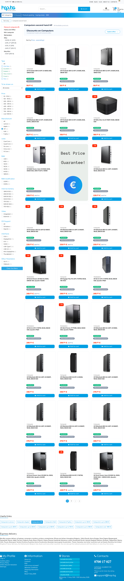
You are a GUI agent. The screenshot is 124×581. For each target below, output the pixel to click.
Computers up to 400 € (27, 527)
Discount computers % (11, 27)
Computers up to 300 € (8, 527)
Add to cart (41, 89)
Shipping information (31, 569)
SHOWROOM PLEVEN (66, 571)
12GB (5, 164)
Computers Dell (50, 522)
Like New (7, 66)
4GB (5, 159)
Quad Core (8, 144)
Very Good (7, 74)
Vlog (100, 2)
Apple (6, 126)
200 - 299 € (8, 101)
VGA (5, 236)
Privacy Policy (4, 563)
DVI (5, 241)
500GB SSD (8, 196)
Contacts (114, 2)
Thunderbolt (8, 254)
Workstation (8, 35)
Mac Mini (7, 51)
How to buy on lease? (32, 565)
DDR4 (6, 184)
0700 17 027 (8, 1)
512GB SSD (8, 199)
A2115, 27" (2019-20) (10, 43)
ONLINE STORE (64, 575)
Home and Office (9, 30)
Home (91, 2)
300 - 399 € (8, 104)
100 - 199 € (7, 99)
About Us (106, 2)
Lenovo (6, 124)
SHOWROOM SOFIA (66, 559)
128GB (6, 174)
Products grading (28, 15)
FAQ (26, 563)
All (4, 64)
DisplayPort (8, 239)
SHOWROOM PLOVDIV (66, 562)
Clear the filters (12, 268)
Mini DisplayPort (9, 251)
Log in (2, 558)
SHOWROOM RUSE (65, 568)
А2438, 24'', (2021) (10, 40)
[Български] (119, 0)
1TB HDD (7, 206)
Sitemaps (3, 566)
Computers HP (37, 522)
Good (6, 76)
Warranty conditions (31, 567)
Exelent (6, 71)
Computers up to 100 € (82, 522)
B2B (47, 15)
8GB (6, 161)
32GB (6, 169)
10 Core (6, 151)
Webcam (7, 264)
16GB (6, 166)
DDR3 (6, 181)
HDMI (6, 244)
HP (5, 129)
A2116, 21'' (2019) (9, 45)
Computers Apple (23, 522)
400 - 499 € (8, 106)
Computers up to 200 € (101, 522)
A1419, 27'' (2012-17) (10, 48)
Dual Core (7, 141)
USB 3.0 (7, 249)
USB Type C (8, 246)
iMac (5, 38)
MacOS (6, 229)
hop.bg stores (40, 15)
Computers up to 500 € (46, 527)
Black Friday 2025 (30, 574)
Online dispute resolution (8, 565)
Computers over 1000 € (103, 527)
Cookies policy (4, 561)
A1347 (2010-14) (9, 54)
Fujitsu (6, 134)
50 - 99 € (7, 96)
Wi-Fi (6, 261)
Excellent (7, 69)
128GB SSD (8, 191)
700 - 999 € (8, 111)
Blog (96, 2)
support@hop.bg (18, 1)
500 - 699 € (8, 109)
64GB (6, 171)
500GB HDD (8, 204)
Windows (7, 226)
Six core (7, 146)
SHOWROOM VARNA (66, 565)
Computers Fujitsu (65, 522)
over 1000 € (8, 114)
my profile (106, 10)
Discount (18, 15)
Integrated (8, 214)
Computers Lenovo (7, 522)
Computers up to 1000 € (84, 527)
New (5, 79)
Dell (5, 131)
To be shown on (7, 84)
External (7, 216)
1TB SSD (7, 201)
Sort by (28, 40)
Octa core (7, 149)
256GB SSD (8, 194)
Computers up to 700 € (65, 527)
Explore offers (112, 32)
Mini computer (9, 32)
